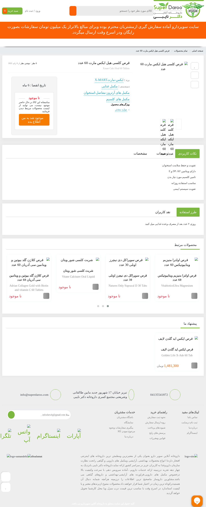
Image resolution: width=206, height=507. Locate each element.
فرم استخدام (74, 42)
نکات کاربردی (187, 153)
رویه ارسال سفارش (155, 422)
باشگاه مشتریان (125, 417)
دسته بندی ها (143, 42)
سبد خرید (11, 10)
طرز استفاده (188, 212)
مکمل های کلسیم (118, 99)
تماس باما (192, 417)
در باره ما (43, 42)
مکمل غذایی (110, 86)
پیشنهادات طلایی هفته (97, 42)
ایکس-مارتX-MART (109, 80)
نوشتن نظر (25, 63)
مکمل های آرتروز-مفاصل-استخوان (107, 92)
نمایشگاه (128, 422)
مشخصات (140, 153)
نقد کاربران (162, 212)
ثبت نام (29, 10)
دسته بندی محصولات (184, 42)
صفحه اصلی (161, 42)
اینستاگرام (192, 433)
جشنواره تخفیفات (123, 42)
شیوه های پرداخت (156, 427)
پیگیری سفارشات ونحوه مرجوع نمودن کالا (122, 429)
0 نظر (34, 63)
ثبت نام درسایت (189, 422)
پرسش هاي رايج (157, 433)
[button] (107, 306)
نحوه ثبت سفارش (24, 42)
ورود (37, 10)
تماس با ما (58, 42)
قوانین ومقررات (157, 438)
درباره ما (193, 427)
